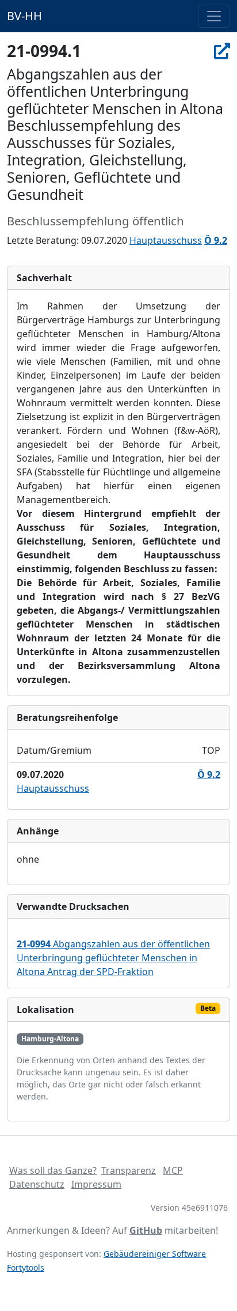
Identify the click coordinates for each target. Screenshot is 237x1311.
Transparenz (128, 1170)
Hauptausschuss (165, 240)
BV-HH (24, 16)
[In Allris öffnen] (222, 51)
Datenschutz (36, 1184)
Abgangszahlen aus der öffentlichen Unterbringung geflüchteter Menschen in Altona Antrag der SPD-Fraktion (113, 958)
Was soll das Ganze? (53, 1170)
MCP (173, 1170)
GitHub (145, 1230)
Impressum (96, 1184)
